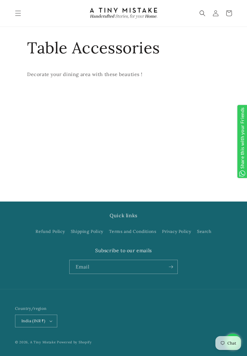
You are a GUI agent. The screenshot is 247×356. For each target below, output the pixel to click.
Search (204, 231)
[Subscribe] (170, 267)
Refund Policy (50, 231)
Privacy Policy (176, 231)
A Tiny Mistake (43, 342)
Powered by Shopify (74, 342)
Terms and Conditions (132, 231)
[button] (18, 13)
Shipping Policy (87, 231)
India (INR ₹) (33, 320)
